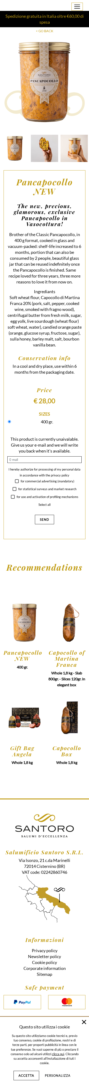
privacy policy (60, 475)
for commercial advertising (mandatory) (47, 481)
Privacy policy (44, 950)
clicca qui (58, 1054)
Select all (44, 505)
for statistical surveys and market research (47, 489)
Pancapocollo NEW (22, 656)
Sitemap (44, 974)
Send (44, 519)
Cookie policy (44, 962)
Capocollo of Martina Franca (67, 659)
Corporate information (44, 968)
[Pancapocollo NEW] (14, 148)
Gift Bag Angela (22, 751)
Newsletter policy (44, 956)
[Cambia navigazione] (77, 7)
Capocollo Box (66, 751)
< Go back (44, 31)
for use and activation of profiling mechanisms (47, 497)
